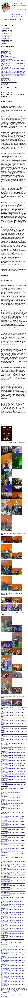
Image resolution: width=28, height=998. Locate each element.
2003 (11, 36)
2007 (11, 35)
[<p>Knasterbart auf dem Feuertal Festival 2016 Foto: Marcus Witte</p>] (14, 748)
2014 (2, 33)
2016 (8, 31)
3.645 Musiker (21, 12)
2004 (8, 36)
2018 (2, 31)
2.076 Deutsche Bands (16, 9)
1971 (11, 41)
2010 (2, 35)
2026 (2, 28)
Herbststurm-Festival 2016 (7, 59)
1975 (11, 40)
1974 (2, 41)
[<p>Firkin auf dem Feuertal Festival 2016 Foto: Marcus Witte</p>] (6, 705)
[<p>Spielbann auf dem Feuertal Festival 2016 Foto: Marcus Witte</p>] (14, 817)
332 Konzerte (20, 16)
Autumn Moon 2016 (6, 49)
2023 (11, 28)
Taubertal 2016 (4, 83)
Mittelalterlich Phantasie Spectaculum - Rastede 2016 (13, 72)
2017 (5, 31)
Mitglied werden (17, 991)
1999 (11, 38)
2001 (5, 38)
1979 (5, 40)
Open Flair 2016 (5, 78)
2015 (11, 31)
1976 (8, 40)
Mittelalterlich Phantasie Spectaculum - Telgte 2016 (13, 74)
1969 (5, 43)
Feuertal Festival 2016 (6, 56)
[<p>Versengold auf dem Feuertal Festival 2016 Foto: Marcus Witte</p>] (14, 948)
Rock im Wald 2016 (6, 80)
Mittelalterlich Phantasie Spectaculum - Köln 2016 (13, 71)
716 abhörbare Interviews (17, 14)
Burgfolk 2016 (4, 52)
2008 (8, 35)
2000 (8, 38)
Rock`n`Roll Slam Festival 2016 (9, 82)
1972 (8, 41)
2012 (8, 33)
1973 (5, 41)
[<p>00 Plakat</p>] (6, 440)
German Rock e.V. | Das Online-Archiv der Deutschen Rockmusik (19, 5)
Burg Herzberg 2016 (6, 51)
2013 (5, 33)
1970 (2, 43)
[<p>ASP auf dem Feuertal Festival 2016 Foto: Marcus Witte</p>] (6, 452)
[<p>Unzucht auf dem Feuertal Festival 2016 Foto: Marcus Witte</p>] (14, 902)
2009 (5, 35)
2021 (5, 30)
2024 (8, 28)
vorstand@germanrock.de (10, 19)
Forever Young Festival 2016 (8, 57)
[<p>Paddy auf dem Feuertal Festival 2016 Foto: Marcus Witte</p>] (14, 793)
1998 (2, 40)
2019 (11, 30)
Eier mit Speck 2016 (6, 53)
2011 (11, 33)
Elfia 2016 (3, 55)
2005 (5, 36)
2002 (2, 38)
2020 (8, 30)
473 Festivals (14, 16)
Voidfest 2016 (4, 84)
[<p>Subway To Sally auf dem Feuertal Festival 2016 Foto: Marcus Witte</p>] (14, 862)
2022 (2, 30)
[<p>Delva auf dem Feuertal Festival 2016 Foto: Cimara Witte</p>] (6, 543)
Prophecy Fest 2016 (6, 79)
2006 (2, 36)
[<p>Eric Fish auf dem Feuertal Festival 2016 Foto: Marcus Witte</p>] (6, 603)
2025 (5, 28)
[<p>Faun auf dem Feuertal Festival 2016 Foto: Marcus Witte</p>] (6, 631)
